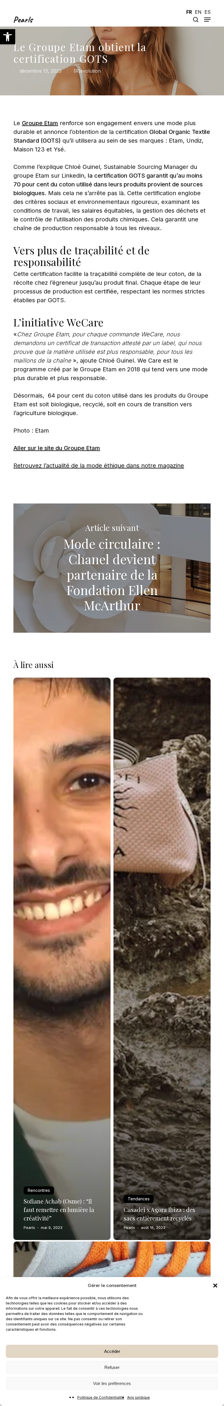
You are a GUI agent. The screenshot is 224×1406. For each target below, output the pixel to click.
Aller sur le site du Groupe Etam (56, 448)
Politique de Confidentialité (100, 1397)
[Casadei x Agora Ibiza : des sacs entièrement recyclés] (162, 959)
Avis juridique (138, 1397)
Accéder (112, 1351)
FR (189, 12)
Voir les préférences (112, 1383)
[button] (7, 36)
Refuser (112, 1367)
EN (198, 12)
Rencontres (39, 1190)
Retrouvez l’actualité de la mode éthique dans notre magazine (98, 465)
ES (207, 12)
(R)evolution (87, 71)
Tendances (139, 1198)
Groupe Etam (40, 123)
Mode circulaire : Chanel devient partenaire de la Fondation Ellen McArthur (112, 568)
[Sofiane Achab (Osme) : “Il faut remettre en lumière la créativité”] (62, 959)
